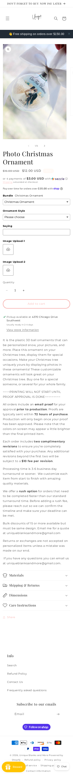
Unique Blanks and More (33, 755)
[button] (7, 18)
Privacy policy (52, 760)
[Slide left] (28, 146)
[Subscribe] (58, 714)
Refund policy (32, 760)
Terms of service (27, 765)
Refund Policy (17, 673)
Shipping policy (50, 765)
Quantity (8, 282)
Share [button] (11, 617)
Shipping (8, 182)
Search (12, 665)
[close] (69, 34)
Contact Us (15, 682)
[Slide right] (44, 146)
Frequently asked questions (26, 690)
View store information (23, 330)
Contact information (38, 771)
